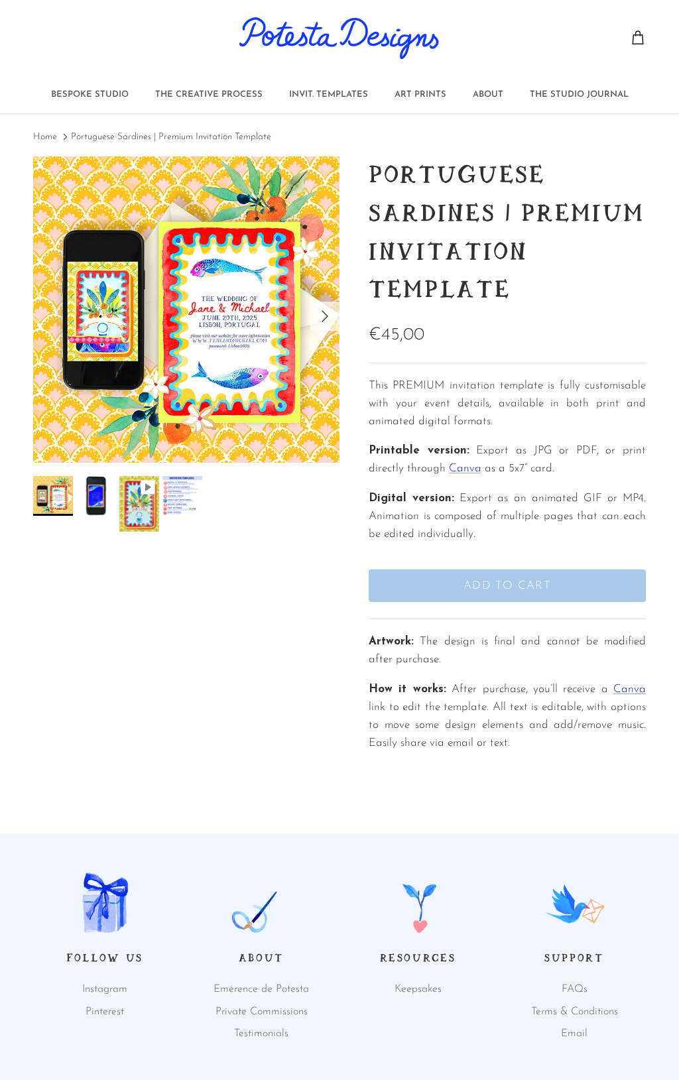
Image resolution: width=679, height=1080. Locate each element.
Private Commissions (262, 1011)
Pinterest (105, 1011)
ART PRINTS (420, 94)
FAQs (574, 989)
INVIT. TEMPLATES (328, 94)
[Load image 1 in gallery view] (186, 309)
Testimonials (261, 1033)
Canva (465, 468)
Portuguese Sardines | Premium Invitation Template (171, 137)
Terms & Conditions (574, 1011)
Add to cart (507, 585)
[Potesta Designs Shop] (339, 38)
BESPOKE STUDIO (90, 94)
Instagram (104, 989)
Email (574, 1033)
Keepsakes (418, 989)
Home (45, 137)
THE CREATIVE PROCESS (209, 94)
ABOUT (488, 94)
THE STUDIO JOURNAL (579, 94)
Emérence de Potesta (261, 989)
